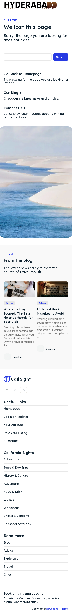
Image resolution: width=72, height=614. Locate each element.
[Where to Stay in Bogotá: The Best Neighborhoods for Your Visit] (19, 289)
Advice (9, 303)
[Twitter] (23, 390)
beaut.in (17, 357)
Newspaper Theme (57, 608)
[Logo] (31, 5)
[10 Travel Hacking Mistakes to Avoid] (52, 289)
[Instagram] (15, 390)
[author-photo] (8, 357)
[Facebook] (7, 390)
